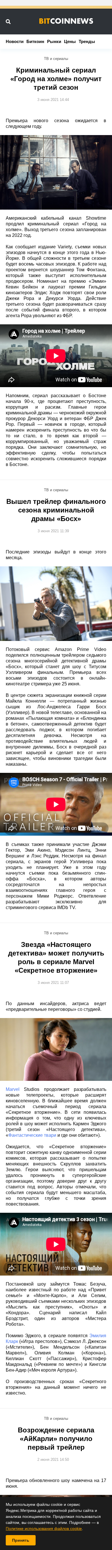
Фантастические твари (32, 1135)
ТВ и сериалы (56, 58)
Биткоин (35, 41)
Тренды (87, 41)
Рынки (54, 41)
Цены (70, 41)
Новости (15, 41)
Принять (20, 1540)
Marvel (13, 1089)
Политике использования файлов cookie (44, 1528)
